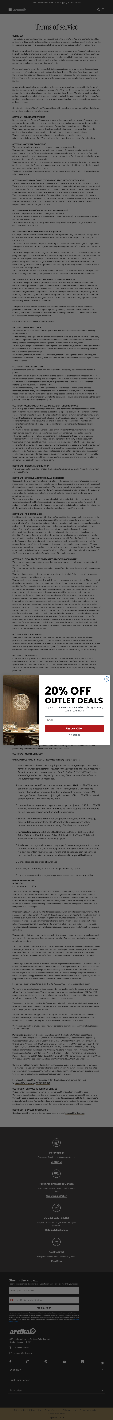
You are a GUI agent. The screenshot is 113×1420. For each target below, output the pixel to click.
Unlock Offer (74, 728)
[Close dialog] (106, 679)
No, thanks (74, 735)
